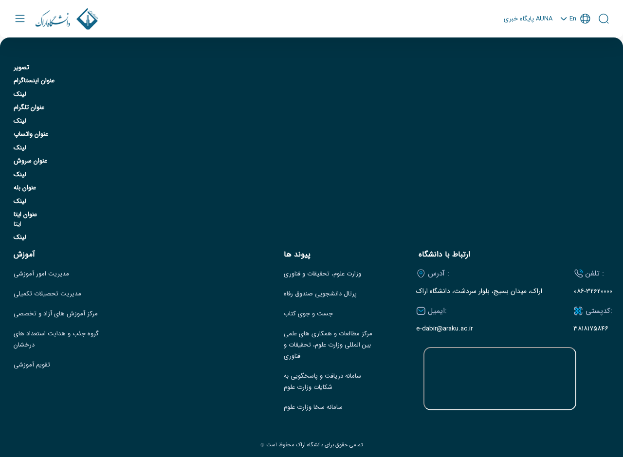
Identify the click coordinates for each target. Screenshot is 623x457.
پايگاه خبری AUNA (528, 19)
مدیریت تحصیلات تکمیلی (47, 294)
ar (575, 58)
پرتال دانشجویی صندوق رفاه (320, 294)
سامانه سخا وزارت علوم (313, 407)
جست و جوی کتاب (308, 314)
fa (575, 45)
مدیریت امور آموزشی (41, 274)
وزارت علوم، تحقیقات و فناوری (322, 274)
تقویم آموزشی (32, 365)
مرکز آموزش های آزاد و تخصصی (56, 314)
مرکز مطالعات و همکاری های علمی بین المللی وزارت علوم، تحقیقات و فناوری (328, 345)
